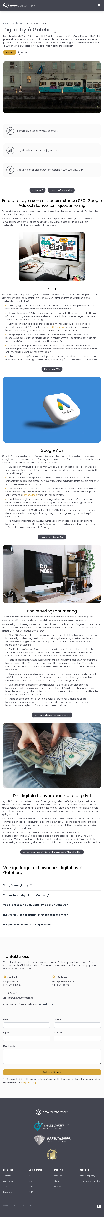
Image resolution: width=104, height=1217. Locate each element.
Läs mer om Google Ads (52, 537)
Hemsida (58, 1032)
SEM (30, 1181)
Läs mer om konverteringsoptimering (52, 715)
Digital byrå (37, 190)
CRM (31, 1192)
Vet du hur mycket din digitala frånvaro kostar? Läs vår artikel (52, 852)
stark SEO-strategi (56, 327)
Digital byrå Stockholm (61, 190)
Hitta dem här (46, 1004)
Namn (6, 1019)
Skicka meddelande (52, 1072)
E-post (6, 1032)
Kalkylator (8, 1192)
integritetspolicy (28, 1082)
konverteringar (30, 494)
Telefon (57, 1019)
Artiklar (6, 1186)
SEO (30, 1175)
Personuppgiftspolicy (90, 1181)
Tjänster (7, 1175)
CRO (31, 1186)
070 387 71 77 (15, 992)
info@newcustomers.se (20, 997)
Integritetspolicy (87, 1175)
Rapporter (8, 1181)
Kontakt (9, 52)
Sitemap (58, 1181)
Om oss (25, 52)
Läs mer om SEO (52, 369)
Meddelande (9, 1046)
